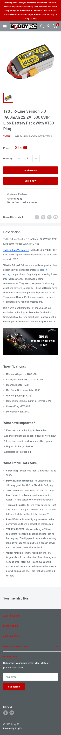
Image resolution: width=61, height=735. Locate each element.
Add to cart (30, 170)
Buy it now (30, 180)
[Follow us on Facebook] (5, 712)
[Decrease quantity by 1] (18, 158)
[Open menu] (5, 26)
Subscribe (14, 686)
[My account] (48, 26)
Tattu (6, 136)
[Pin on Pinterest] (43, 217)
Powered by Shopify (12, 728)
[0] (55, 26)
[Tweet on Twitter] (49, 217)
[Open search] (42, 26)
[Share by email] (55, 217)
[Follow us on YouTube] (11, 712)
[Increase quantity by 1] (36, 158)
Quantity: (8, 158)
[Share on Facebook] (37, 217)
